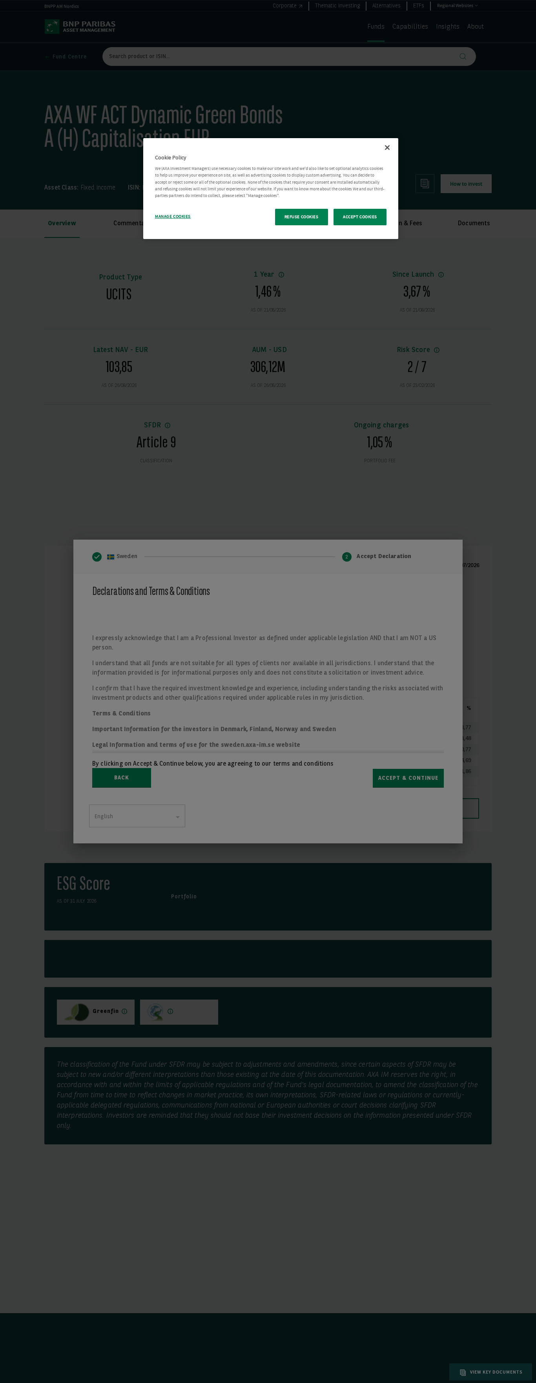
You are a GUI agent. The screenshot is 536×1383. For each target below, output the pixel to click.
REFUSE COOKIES (301, 217)
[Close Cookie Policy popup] (387, 147)
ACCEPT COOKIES (360, 217)
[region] (270, 188)
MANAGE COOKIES (173, 216)
